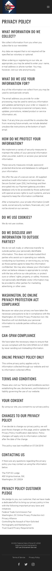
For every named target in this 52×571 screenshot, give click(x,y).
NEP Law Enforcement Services (26, 547)
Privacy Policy (34, 557)
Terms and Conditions (31, 385)
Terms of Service (18, 557)
